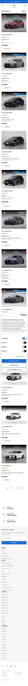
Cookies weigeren (19, 356)
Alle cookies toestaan (14, 360)
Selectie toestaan (14, 365)
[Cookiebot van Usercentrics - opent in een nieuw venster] (20, 315)
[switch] (24, 343)
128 (18, 488)
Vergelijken (7, 48)
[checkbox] (2, 48)
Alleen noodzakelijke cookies (14, 369)
